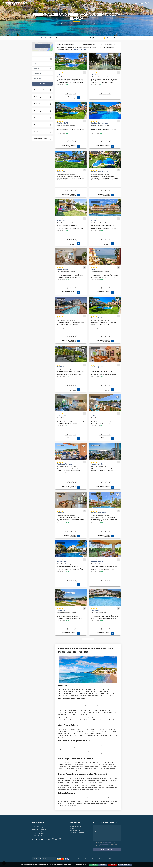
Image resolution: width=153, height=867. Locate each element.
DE (136, 3)
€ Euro (140, 3)
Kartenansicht (127, 3)
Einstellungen (102, 864)
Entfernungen (38, 111)
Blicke (36, 132)
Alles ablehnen (112, 864)
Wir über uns (73, 828)
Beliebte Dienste (39, 90)
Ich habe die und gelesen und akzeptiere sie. (106, 844)
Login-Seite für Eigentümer (77, 832)
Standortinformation (57, 38)
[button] (57, 61)
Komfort (37, 118)
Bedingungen (38, 97)
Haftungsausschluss (107, 842)
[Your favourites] (149, 3)
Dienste (36, 125)
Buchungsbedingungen (84, 859)
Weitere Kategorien (40, 139)
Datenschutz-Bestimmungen (99, 859)
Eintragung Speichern (107, 849)
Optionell (37, 104)
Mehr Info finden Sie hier (124, 864)
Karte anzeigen (43, 46)
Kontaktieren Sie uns (75, 830)
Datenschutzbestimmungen (103, 844)
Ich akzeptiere (93, 864)
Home (94, 3)
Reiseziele (101, 3)
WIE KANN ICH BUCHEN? (80, 49)
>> (118, 37)
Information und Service (113, 3)
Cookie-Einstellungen (87, 861)
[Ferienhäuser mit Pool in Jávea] (19, 3)
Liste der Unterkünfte (42, 38)
